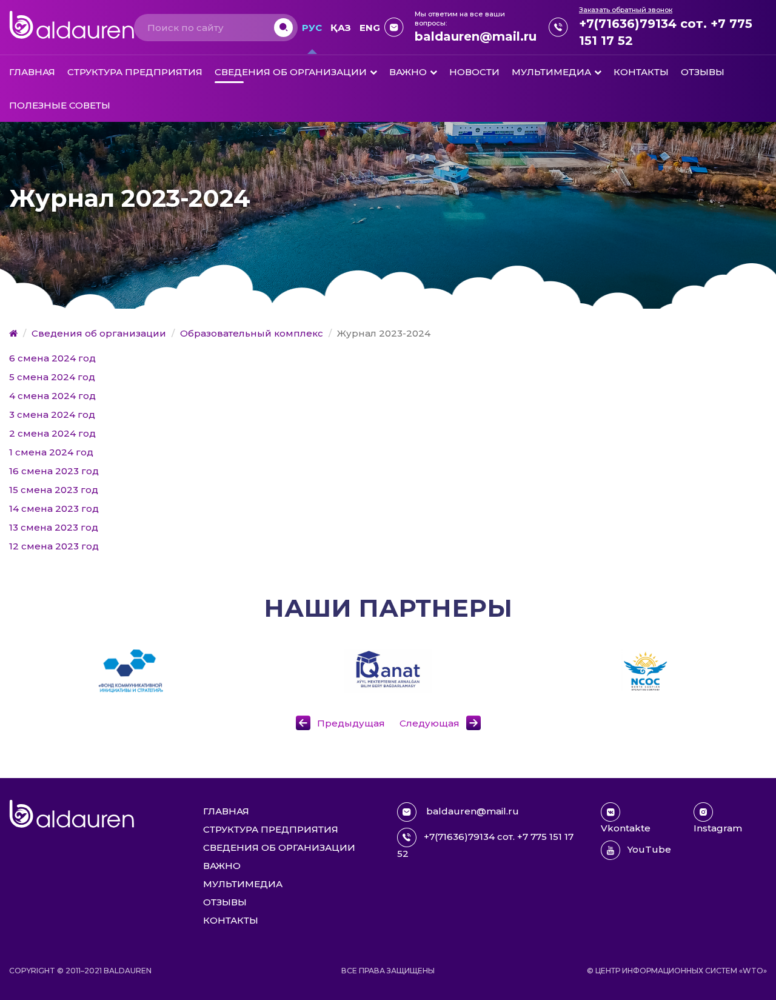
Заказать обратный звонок (625, 9)
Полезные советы (59, 105)
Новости (474, 72)
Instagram (718, 828)
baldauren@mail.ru (476, 36)
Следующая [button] (430, 723)
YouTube (649, 849)
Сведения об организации (291, 72)
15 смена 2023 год (53, 489)
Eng (370, 27)
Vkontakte (626, 828)
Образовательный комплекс (251, 333)
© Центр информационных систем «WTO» (677, 970)
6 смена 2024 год (52, 358)
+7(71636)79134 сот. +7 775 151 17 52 (665, 32)
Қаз (340, 27)
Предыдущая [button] (351, 723)
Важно (408, 72)
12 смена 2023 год (54, 546)
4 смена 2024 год (52, 395)
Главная (32, 72)
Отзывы (702, 72)
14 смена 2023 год (54, 508)
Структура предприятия (134, 72)
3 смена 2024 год (52, 414)
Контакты (641, 72)
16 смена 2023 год (54, 471)
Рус (312, 27)
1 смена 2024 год (51, 452)
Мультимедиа (551, 72)
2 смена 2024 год (52, 433)
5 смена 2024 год (52, 377)
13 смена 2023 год (53, 527)
